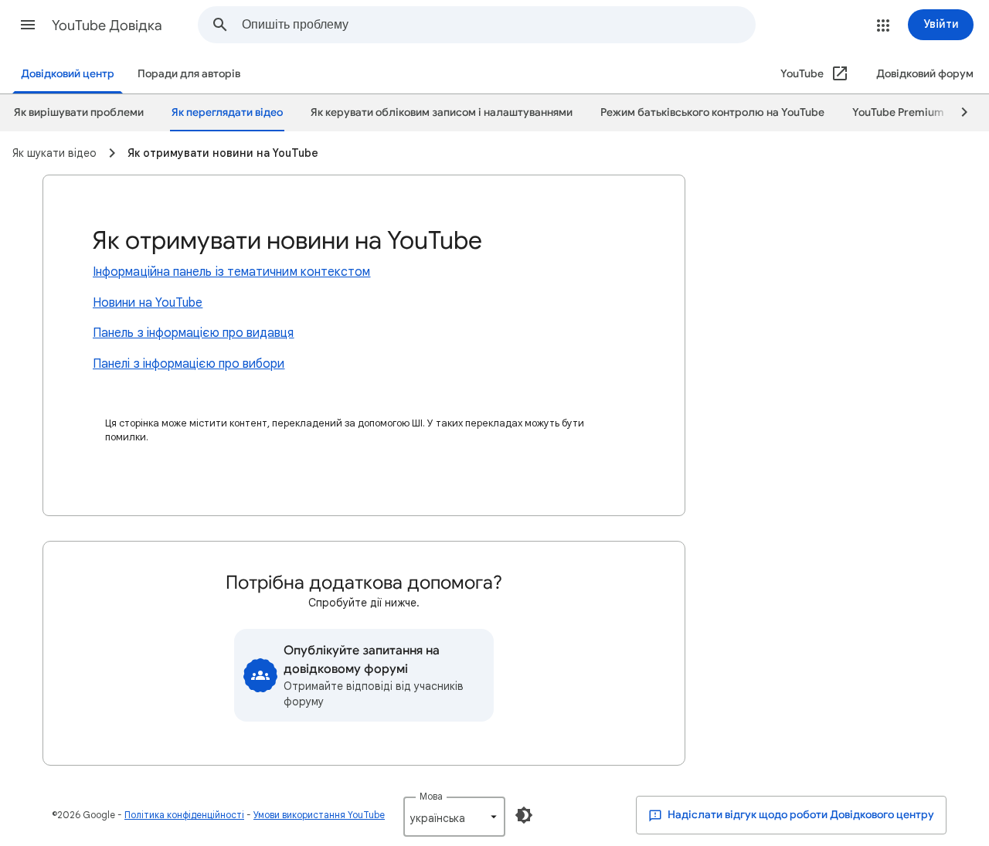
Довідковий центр (67, 73)
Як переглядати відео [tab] (227, 112)
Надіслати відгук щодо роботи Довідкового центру (799, 814)
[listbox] (454, 817)
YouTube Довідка (107, 25)
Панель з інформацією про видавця (193, 333)
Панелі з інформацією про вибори (188, 364)
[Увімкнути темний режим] (523, 815)
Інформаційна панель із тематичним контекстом (232, 272)
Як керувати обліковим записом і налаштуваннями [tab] (442, 112)
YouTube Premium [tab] (898, 112)
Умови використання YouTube (319, 815)
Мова (431, 796)
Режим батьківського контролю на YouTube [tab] (712, 112)
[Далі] (957, 112)
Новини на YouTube (147, 303)
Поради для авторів (189, 73)
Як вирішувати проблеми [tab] (79, 112)
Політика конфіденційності (184, 815)
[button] (27, 24)
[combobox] (498, 24)
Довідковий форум (925, 73)
